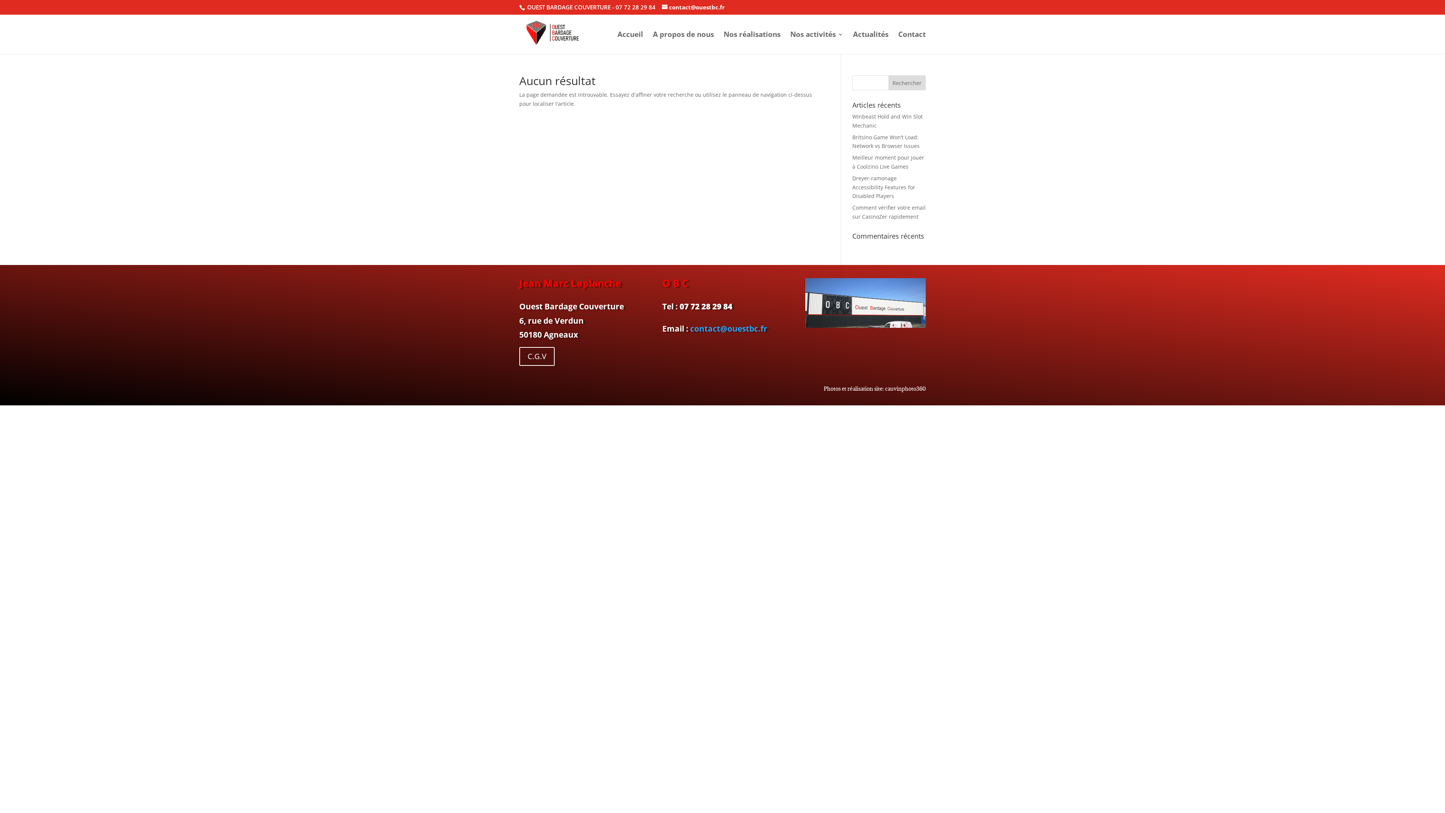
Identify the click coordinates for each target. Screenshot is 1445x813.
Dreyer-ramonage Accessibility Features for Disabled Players (883, 187)
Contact (912, 35)
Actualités (870, 35)
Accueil (630, 35)
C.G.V (537, 356)
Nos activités (813, 35)
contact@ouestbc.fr (728, 328)
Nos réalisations (752, 35)
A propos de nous (683, 35)
